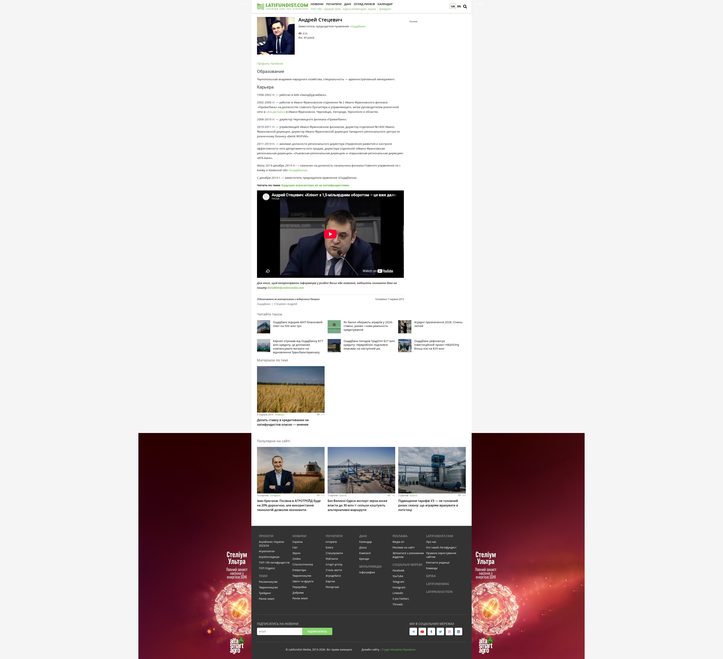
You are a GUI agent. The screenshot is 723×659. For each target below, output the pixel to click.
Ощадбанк (264, 304)
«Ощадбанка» (297, 170)
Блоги (342, 495)
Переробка (299, 587)
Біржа (431, 576)
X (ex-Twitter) (401, 598)
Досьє (363, 547)
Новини (279, 414)
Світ (295, 547)
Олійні (296, 558)
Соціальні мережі (407, 565)
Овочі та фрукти (302, 581)
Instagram (399, 587)
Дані (363, 536)
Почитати (334, 536)
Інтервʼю (275, 495)
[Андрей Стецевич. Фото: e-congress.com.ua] (276, 36)
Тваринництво (268, 587)
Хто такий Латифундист (441, 547)
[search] (465, 6)
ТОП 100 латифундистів (274, 562)
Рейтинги (332, 558)
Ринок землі (266, 598)
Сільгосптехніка (302, 564)
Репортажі (332, 587)
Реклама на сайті (404, 547)
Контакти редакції (438, 562)
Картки (330, 581)
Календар (365, 542)
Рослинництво (268, 581)
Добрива (298, 592)
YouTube (398, 576)
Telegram (398, 581)
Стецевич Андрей (285, 304)
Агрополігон (267, 551)
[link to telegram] (413, 631)
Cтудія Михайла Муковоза (398, 649)
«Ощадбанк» (358, 26)
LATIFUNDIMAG (437, 584)
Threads (398, 604)
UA (453, 6)
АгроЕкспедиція (269, 557)
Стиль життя (334, 570)
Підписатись (317, 631)
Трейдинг (265, 593)
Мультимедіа (370, 566)
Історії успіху (334, 564)
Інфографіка (367, 572)
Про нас (431, 542)
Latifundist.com (439, 536)
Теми (263, 576)
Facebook (398, 570)
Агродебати (333, 575)
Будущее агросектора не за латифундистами (315, 185)
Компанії (365, 553)
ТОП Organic (267, 568)
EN (459, 6)
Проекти (266, 536)
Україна (297, 542)
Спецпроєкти (334, 553)
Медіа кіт (398, 542)
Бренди (364, 558)
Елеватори (299, 570)
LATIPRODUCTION (439, 592)
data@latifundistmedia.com (285, 288)
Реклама (400, 536)
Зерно (296, 553)
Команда (431, 568)
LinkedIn (398, 593)
